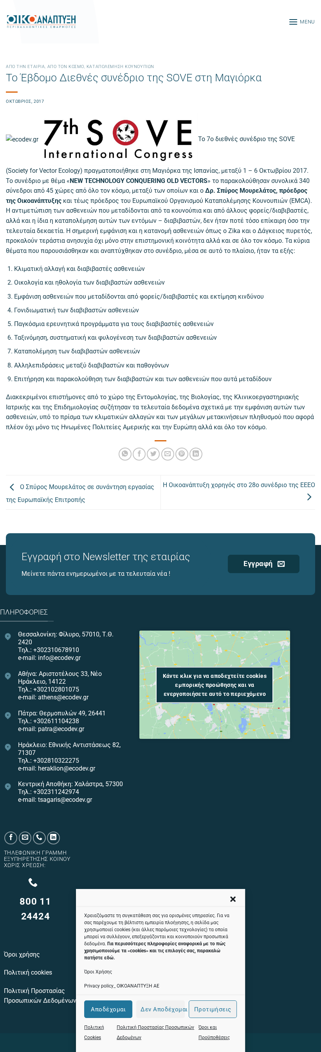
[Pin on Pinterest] (181, 454)
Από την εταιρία (25, 66)
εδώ (109, 958)
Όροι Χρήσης (98, 972)
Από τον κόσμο (65, 66)
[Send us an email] (25, 838)
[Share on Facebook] (139, 454)
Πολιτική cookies (29, 972)
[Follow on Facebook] (10, 838)
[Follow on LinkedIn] (53, 838)
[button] (233, 899)
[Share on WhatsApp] (125, 454)
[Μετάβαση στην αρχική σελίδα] (41, 21)
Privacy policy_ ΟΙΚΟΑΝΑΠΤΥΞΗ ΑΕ (121, 986)
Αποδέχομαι (108, 1009)
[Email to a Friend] (167, 454)
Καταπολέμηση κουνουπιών (120, 66)
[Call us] (39, 838)
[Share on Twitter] (153, 454)
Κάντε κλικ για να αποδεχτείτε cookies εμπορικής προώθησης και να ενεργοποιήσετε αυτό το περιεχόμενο (215, 684)
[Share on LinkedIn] (195, 454)
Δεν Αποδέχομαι (162, 1009)
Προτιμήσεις (212, 1009)
